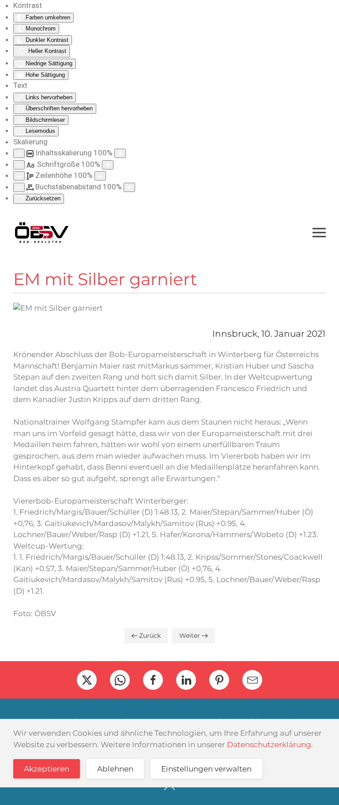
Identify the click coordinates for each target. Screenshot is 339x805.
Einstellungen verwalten (206, 768)
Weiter (189, 635)
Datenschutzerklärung (269, 744)
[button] (319, 232)
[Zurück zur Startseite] (41, 232)
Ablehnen (115, 768)
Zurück (150, 635)
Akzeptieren (46, 768)
